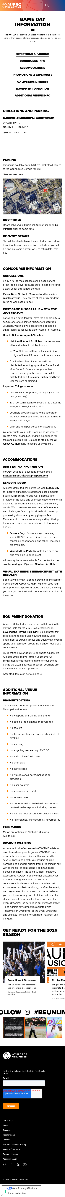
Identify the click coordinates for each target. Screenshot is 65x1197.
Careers (6, 1130)
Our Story (8, 1120)
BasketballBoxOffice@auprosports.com (25, 475)
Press (5, 1125)
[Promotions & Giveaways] (24, 962)
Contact (6, 1139)
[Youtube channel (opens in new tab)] (24, 1164)
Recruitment (9, 1135)
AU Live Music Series (32, 81)
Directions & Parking (32, 54)
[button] (47, 5)
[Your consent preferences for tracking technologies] (5, 1192)
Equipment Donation (32, 88)
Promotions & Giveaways (32, 75)
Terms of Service (11, 1149)
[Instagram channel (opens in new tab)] (5, 1164)
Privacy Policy (10, 1154)
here (39, 674)
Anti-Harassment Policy (14, 1144)
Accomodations (32, 68)
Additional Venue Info (32, 95)
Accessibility (10, 1159)
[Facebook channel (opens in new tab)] (11, 1164)
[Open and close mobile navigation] (59, 5)
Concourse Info (33, 61)
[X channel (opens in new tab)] (18, 1164)
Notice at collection (15, 1193)
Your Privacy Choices (24, 1188)
